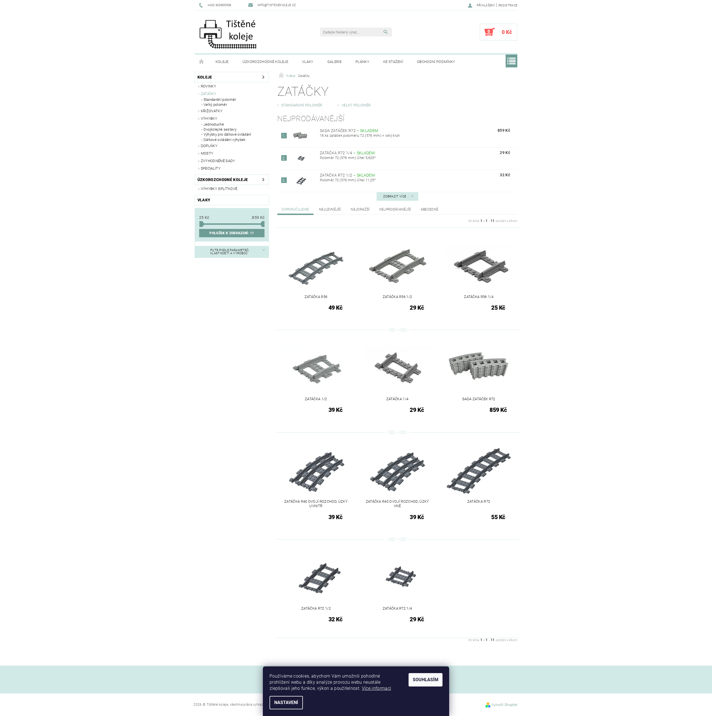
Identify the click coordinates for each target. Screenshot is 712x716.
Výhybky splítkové (219, 189)
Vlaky (307, 62)
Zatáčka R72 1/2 (347, 175)
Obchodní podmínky (436, 62)
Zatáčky (208, 94)
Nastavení (286, 702)
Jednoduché (214, 124)
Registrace (507, 5)
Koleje (222, 62)
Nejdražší (360, 209)
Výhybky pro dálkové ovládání (227, 134)
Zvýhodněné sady (218, 161)
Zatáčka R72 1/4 (347, 153)
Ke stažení (393, 62)
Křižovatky (211, 111)
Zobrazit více (394, 196)
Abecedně (430, 209)
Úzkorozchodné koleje (265, 62)
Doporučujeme (295, 209)
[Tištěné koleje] (228, 35)
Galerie (334, 62)
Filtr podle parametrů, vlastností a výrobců (229, 251)
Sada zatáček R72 (349, 130)
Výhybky (209, 118)
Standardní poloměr (220, 99)
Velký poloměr (215, 104)
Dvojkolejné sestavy (220, 129)
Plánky (362, 62)
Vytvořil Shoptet (504, 705)
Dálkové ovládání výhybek (225, 140)
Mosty (207, 153)
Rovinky (208, 86)
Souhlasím (425, 679)
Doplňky (209, 146)
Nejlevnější (330, 209)
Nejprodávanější (395, 209)
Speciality (211, 168)
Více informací (376, 688)
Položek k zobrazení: (231, 233)
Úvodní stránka (202, 62)
